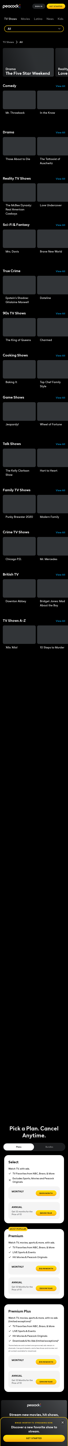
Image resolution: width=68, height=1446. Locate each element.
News (50, 19)
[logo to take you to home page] (11, 6)
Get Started (56, 6)
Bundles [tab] (49, 1147)
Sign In (39, 6)
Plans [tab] (18, 1147)
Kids (60, 19)
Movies (25, 19)
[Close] (62, 1422)
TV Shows (10, 19)
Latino (38, 19)
